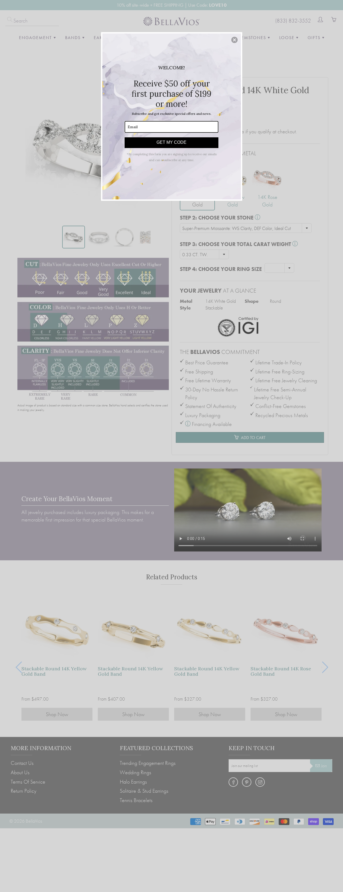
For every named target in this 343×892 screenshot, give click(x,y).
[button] (234, 40)
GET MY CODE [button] (171, 142)
